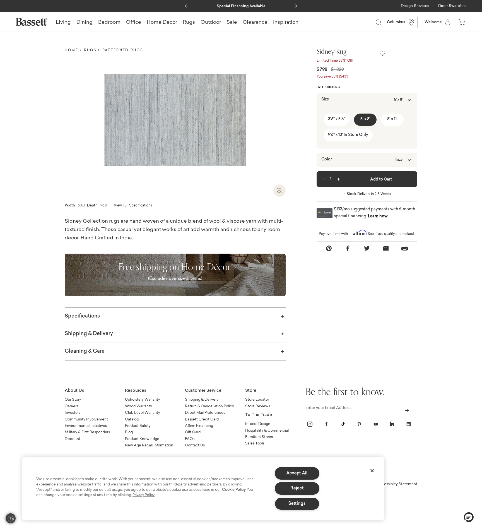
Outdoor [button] (211, 22)
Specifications (82, 316)
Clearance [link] (255, 22)
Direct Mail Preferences (205, 413)
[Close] (372, 471)
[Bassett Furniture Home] (31, 22)
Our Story (73, 399)
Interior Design (257, 424)
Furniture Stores (259, 437)
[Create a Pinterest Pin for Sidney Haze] (329, 248)
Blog (129, 432)
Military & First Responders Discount (87, 436)
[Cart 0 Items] (462, 22)
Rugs (90, 50)
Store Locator (257, 399)
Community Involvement (86, 419)
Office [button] (133, 22)
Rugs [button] (189, 22)
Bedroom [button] (109, 22)
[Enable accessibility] (11, 518)
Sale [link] (231, 22)
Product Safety (138, 426)
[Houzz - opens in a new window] (392, 424)
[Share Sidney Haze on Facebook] (348, 248)
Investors (72, 413)
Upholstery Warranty (142, 399)
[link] (415, 6)
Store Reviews (257, 406)
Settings (297, 504)
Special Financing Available (241, 6)
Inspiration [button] (285, 22)
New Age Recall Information (149, 445)
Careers (71, 406)
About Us (74, 391)
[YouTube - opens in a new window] (375, 424)
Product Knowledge (142, 439)
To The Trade (258, 415)
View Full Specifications (133, 205)
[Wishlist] (382, 54)
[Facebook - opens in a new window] (326, 424)
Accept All (297, 473)
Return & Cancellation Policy (209, 406)
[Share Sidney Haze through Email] (386, 248)
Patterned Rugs (122, 50)
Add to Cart (381, 180)
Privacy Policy (143, 495)
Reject (296, 488)
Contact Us (195, 445)
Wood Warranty (138, 406)
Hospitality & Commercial (267, 430)
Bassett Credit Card (202, 419)
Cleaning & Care (85, 351)
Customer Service (203, 391)
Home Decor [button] (162, 22)
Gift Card (193, 432)
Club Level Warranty (142, 413)
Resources (135, 391)
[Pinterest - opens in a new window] (359, 424)
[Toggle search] (378, 22)
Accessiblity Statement (397, 484)
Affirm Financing (199, 426)
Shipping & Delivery (89, 333)
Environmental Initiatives (86, 426)
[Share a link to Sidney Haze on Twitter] (367, 248)
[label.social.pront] (405, 248)
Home (71, 50)
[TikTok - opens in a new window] (342, 424)
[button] (186, 4)
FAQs (189, 439)
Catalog (132, 419)
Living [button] (63, 22)
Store (250, 391)
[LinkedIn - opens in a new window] (408, 424)
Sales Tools (254, 443)
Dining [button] (84, 22)
